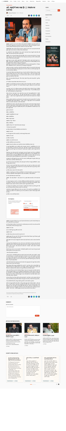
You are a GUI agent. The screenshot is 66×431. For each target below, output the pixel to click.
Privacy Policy (26, 207)
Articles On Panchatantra (13, 321)
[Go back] (2, 1)
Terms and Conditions (35, 206)
